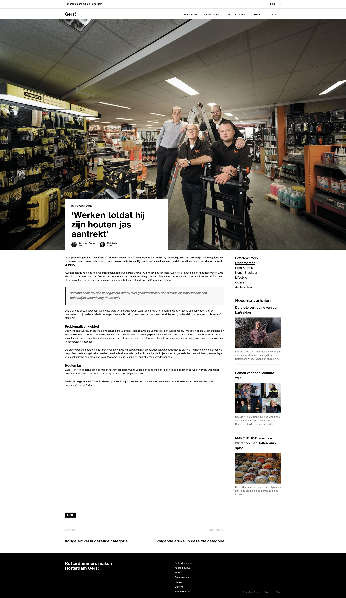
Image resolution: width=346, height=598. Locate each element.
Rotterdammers (246, 258)
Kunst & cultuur (246, 273)
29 (72, 206)
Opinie (239, 282)
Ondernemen (84, 206)
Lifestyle (241, 278)
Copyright (268, 592)
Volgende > (216, 530)
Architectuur (244, 287)
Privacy (278, 592)
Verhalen (190, 15)
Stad (177, 573)
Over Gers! (212, 15)
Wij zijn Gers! (237, 15)
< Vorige (70, 530)
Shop (257, 15)
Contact (274, 15)
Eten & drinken (245, 268)
